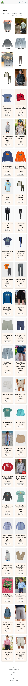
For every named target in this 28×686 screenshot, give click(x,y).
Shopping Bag (14, 680)
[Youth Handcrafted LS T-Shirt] (7, 496)
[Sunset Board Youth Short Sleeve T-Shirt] (20, 496)
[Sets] (7, 75)
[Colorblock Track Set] (7, 214)
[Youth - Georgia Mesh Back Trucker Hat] (20, 97)
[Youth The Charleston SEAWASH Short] (20, 613)
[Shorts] (7, 24)
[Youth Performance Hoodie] (20, 127)
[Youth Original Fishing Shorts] (20, 643)
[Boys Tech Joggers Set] (7, 269)
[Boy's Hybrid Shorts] (7, 385)
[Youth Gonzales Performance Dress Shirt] (7, 526)
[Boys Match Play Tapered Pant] (20, 269)
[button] (2, 2)
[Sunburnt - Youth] (7, 412)
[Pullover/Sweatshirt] (21, 75)
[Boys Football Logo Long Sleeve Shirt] (20, 156)
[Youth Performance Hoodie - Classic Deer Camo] (20, 466)
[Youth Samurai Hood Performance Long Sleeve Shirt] (7, 555)
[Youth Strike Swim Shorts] (20, 385)
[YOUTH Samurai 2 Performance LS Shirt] (7, 613)
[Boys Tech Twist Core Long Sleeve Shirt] (7, 156)
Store (8, 13)
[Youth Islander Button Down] (7, 438)
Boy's (20, 13)
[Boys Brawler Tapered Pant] (20, 242)
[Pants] (21, 58)
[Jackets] (7, 41)
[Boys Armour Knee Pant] (20, 214)
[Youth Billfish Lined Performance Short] (20, 585)
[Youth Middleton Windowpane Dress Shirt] (20, 526)
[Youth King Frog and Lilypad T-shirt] (7, 585)
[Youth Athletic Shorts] (20, 297)
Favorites (14, 675)
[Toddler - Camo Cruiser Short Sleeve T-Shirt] (7, 97)
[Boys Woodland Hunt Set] (20, 186)
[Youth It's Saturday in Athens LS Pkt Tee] (7, 466)
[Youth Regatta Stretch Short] (20, 438)
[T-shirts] (7, 58)
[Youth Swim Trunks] (20, 412)
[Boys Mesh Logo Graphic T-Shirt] (7, 297)
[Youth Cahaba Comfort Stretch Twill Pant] (20, 555)
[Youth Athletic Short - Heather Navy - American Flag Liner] (20, 353)
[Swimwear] (21, 41)
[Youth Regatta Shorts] (7, 643)
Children (14, 13)
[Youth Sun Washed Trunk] (20, 325)
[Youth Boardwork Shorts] (7, 325)
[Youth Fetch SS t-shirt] (7, 186)
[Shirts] (21, 24)
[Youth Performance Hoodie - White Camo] (7, 127)
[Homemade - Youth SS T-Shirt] (7, 242)
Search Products (14, 669)
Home (3, 13)
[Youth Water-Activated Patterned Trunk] (7, 353)
